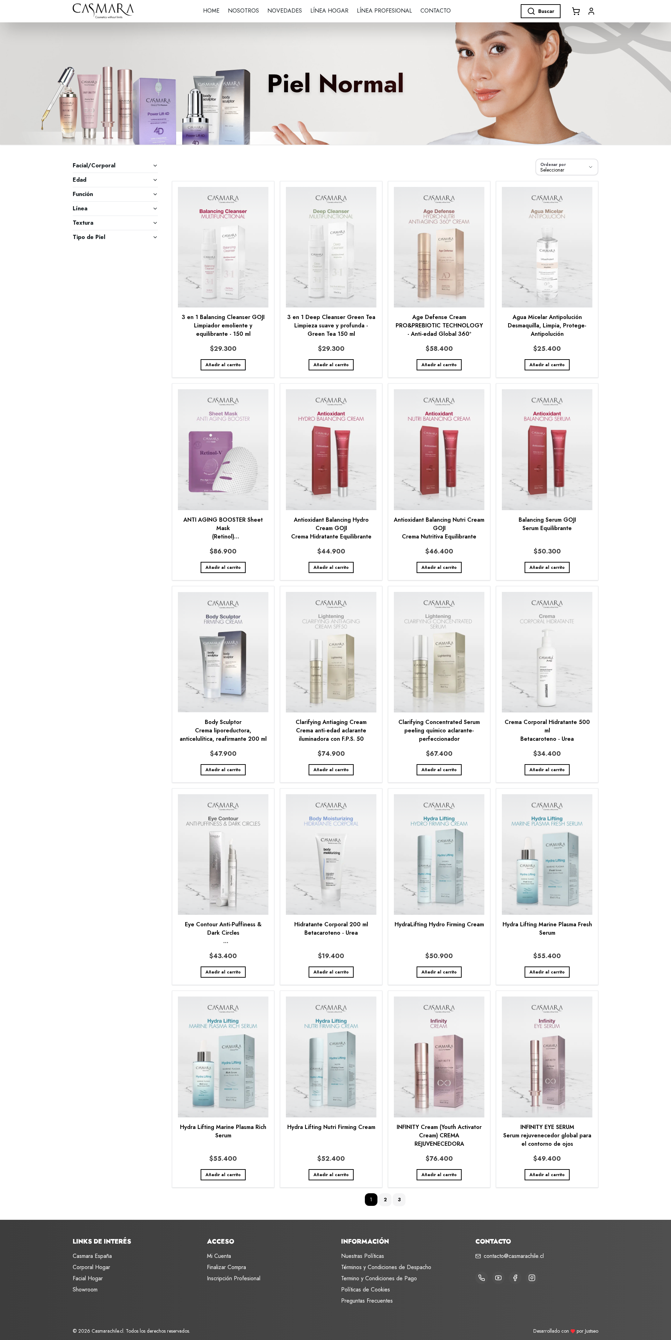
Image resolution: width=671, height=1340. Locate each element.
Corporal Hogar (91, 1267)
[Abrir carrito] (576, 11)
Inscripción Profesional (233, 1278)
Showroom (85, 1289)
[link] (223, 279)
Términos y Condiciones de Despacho (386, 1267)
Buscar (546, 11)
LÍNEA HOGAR (329, 11)
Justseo (591, 1330)
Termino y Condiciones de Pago (379, 1278)
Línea (80, 208)
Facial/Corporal (94, 165)
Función (83, 194)
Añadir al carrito (223, 365)
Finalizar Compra (226, 1267)
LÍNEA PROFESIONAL (384, 11)
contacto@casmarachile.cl (514, 1256)
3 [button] (399, 1199)
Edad (79, 180)
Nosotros (243, 11)
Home (211, 11)
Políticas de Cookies (365, 1289)
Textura (83, 223)
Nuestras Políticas (362, 1256)
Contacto (435, 11)
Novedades (284, 11)
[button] (591, 11)
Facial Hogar (88, 1278)
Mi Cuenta (219, 1256)
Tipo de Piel (89, 237)
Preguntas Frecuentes (367, 1301)
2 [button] (385, 1199)
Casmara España (92, 1256)
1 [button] (371, 1199)
